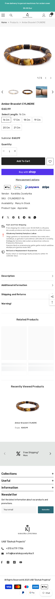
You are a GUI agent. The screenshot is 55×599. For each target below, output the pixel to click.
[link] (50, 161)
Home (4, 22)
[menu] (3, 15)
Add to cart (23, 161)
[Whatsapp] (35, 217)
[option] (27, 54)
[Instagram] (8, 562)
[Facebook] (2, 217)
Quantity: (6, 144)
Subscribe (46, 510)
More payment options (27, 179)
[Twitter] (8, 217)
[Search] (11, 15)
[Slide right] (50, 453)
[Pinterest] (13, 217)
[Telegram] (24, 217)
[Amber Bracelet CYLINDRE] (27, 406)
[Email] (29, 217)
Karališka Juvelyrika (21, 193)
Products (14, 22)
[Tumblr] (18, 217)
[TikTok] (14, 562)
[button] (45, 77)
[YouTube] (21, 562)
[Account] (43, 15)
